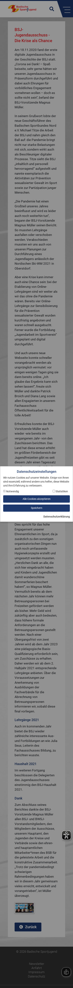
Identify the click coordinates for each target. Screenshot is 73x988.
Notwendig (12, 491)
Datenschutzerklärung (56, 516)
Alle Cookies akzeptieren (37, 498)
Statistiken (61, 491)
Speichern (36, 507)
